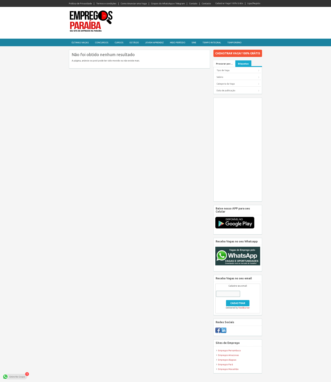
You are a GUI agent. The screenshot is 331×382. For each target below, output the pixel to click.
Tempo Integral (211, 42)
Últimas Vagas (80, 42)
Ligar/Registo (253, 3)
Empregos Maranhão (228, 369)
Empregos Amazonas (228, 355)
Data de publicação (226, 90)
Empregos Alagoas (227, 360)
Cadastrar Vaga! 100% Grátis (229, 3)
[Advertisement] (238, 149)
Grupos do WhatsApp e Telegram (168, 3)
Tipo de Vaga (223, 70)
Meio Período (177, 42)
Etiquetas (243, 63)
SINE (194, 42)
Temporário (234, 42)
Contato (193, 3)
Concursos (101, 42)
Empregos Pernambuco (229, 350)
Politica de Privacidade (80, 3)
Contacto (206, 3)
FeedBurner (244, 308)
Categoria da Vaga (226, 84)
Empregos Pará (225, 364)
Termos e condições (106, 3)
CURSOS (119, 42)
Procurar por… (224, 63)
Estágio (134, 42)
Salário (220, 77)
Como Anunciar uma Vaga (134, 3)
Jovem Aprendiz (154, 42)
